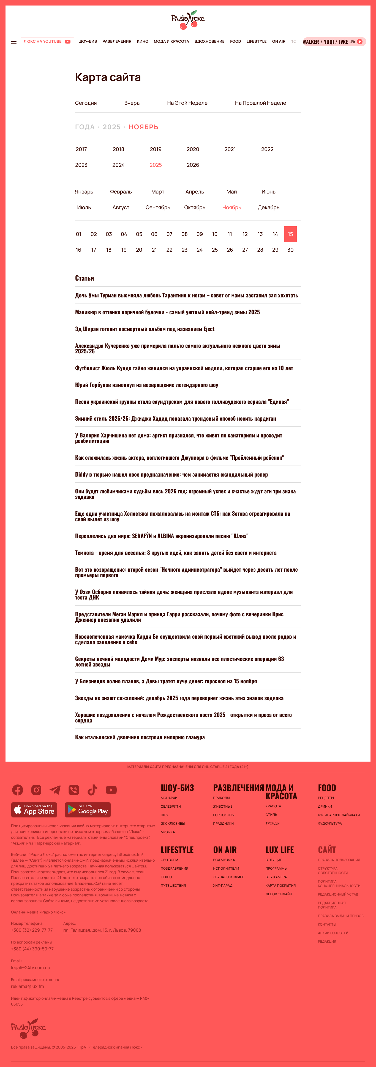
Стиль (271, 815)
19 (124, 249)
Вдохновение (210, 41)
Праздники (223, 823)
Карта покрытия (281, 885)
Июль (84, 207)
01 (78, 234)
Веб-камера (276, 877)
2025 (112, 126)
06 (154, 234)
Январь (84, 191)
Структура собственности (333, 870)
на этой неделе (187, 102)
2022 (267, 149)
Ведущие (274, 860)
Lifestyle (257, 41)
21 (154, 249)
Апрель (195, 191)
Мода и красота (171, 41)
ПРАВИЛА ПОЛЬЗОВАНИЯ (339, 860)
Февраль (121, 191)
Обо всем (169, 860)
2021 (230, 149)
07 (170, 234)
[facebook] (17, 790)
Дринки (325, 806)
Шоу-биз (87, 41)
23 (185, 249)
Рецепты (326, 798)
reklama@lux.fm (27, 986)
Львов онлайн (279, 894)
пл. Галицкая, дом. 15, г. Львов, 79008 (102, 930)
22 (170, 249)
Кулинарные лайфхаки (339, 815)
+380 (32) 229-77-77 (32, 930)
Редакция (327, 941)
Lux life (280, 849)
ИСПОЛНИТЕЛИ (226, 868)
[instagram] (36, 790)
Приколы (221, 798)
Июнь (268, 191)
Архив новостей (333, 933)
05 (139, 234)
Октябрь (195, 207)
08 (184, 234)
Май (232, 191)
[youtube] (111, 790)
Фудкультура (330, 823)
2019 (156, 149)
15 (290, 234)
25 (215, 249)
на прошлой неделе (260, 102)
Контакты (327, 924)
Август (121, 207)
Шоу (164, 815)
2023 (81, 164)
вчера (132, 102)
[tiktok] (92, 790)
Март (158, 191)
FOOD (235, 41)
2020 (193, 149)
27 (245, 249)
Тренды (273, 823)
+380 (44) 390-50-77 (32, 949)
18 (108, 249)
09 (200, 234)
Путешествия (173, 885)
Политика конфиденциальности (339, 883)
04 (124, 234)
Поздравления (174, 868)
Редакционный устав (338, 894)
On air (278, 41)
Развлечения (116, 41)
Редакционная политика (332, 905)
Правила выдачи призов (341, 916)
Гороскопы (224, 815)
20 (139, 249)
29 (275, 249)
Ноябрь (144, 126)
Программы (276, 868)
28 (260, 249)
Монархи (169, 798)
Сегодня (86, 102)
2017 (81, 149)
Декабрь (268, 207)
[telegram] (55, 790)
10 (215, 234)
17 (93, 249)
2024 (118, 164)
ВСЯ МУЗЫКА (224, 860)
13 (260, 234)
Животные (223, 806)
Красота (273, 806)
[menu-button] (14, 42)
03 (109, 234)
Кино (142, 41)
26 (230, 249)
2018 (118, 149)
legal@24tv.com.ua (30, 967)
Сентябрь (158, 207)
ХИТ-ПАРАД (223, 885)
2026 (193, 164)
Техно (166, 877)
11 (230, 234)
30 (290, 249)
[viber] (73, 790)
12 (245, 234)
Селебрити (171, 806)
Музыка (168, 832)
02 (94, 234)
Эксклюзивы (173, 823)
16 (78, 249)
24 (200, 249)
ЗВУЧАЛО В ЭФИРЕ (228, 877)
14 (275, 234)
